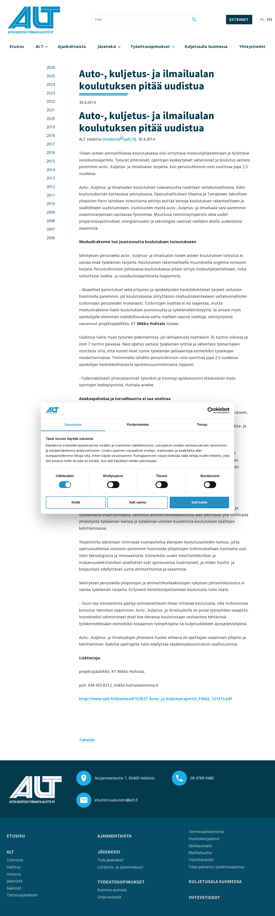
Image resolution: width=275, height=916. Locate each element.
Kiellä (76, 502)
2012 (50, 186)
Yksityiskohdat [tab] (137, 425)
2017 (50, 144)
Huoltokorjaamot (204, 838)
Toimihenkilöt (201, 859)
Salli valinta (137, 502)
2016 (50, 152)
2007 (50, 229)
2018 (50, 135)
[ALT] (34, 19)
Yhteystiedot (252, 46)
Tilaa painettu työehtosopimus (216, 866)
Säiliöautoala (200, 845)
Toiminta (15, 859)
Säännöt (14, 888)
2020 (50, 118)
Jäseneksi (107, 46)
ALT (39, 46)
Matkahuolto (200, 852)
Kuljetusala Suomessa (206, 46)
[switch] (113, 484)
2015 (50, 161)
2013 (50, 178)
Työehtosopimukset (150, 46)
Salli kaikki (199, 502)
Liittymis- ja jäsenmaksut (120, 867)
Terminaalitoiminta (206, 831)
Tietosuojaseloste (22, 895)
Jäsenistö (15, 881)
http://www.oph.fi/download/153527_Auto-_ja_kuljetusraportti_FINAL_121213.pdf (155, 698)
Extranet (239, 19)
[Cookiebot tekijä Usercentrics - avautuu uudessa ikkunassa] (210, 410)
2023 (50, 92)
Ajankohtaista (72, 46)
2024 (50, 84)
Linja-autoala (109, 896)
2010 (50, 203)
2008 (50, 220)
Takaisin (87, 739)
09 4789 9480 (202, 778)
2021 (50, 109)
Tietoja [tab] (202, 425)
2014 (50, 169)
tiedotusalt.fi (119, 139)
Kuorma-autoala (112, 889)
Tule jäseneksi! (110, 859)
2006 (50, 237)
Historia (14, 874)
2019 (50, 126)
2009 (50, 212)
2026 (50, 67)
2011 (50, 195)
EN (269, 19)
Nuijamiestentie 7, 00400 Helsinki (125, 778)
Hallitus (14, 867)
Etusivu (16, 46)
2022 (50, 101)
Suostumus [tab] (73, 425)
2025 (50, 75)
